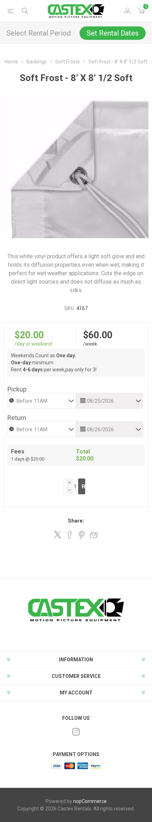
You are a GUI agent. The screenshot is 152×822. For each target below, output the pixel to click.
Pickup (17, 389)
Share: (76, 521)
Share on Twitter (57, 534)
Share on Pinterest (82, 535)
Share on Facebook (70, 535)
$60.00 (97, 335)
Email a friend (94, 535)
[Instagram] (76, 731)
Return (16, 417)
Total (83, 451)
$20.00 (29, 335)
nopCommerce (90, 801)
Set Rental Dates (113, 33)
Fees (17, 451)
